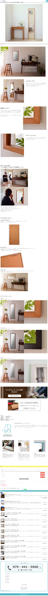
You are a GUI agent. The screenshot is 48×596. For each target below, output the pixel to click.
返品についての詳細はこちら (3, 480)
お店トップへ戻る (7, 573)
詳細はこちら (9, 249)
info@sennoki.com (24, 589)
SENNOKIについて (7, 576)
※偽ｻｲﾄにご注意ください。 (3, 590)
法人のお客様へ (7, 582)
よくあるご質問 (7, 579)
